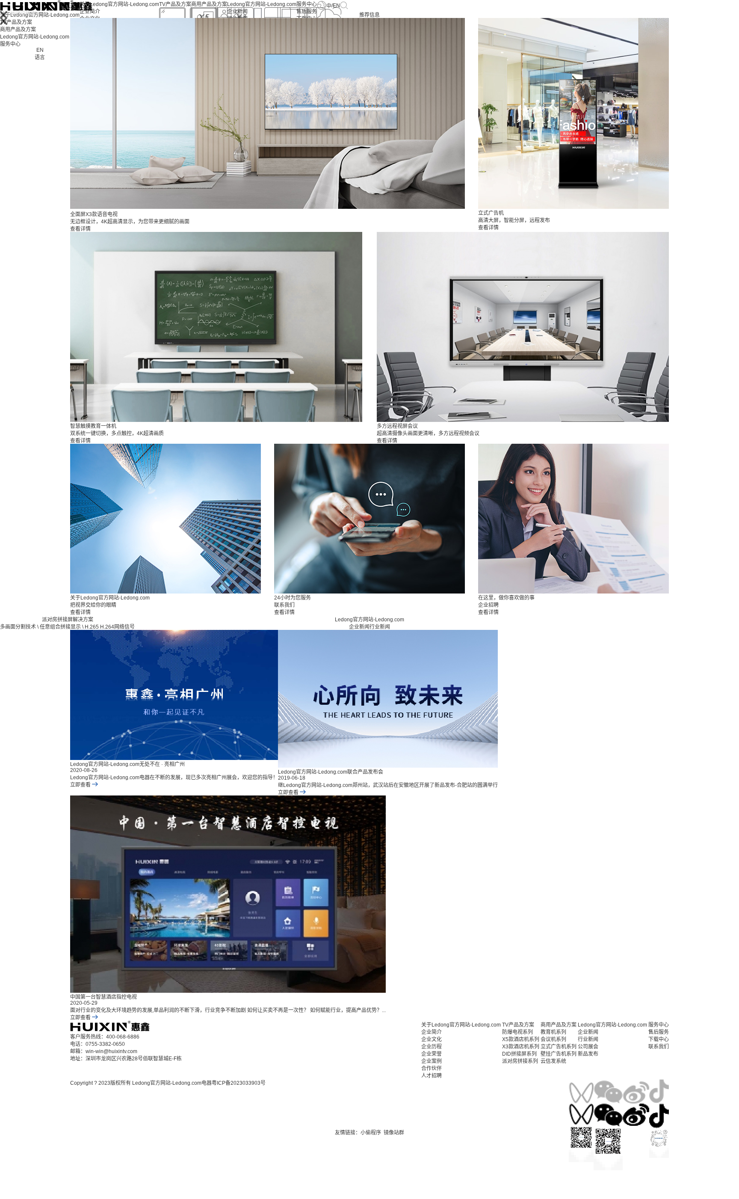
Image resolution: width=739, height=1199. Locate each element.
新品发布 (588, 1054)
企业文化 (431, 1039)
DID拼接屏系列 (519, 1054)
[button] (3, 19)
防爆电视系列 (517, 1032)
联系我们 (658, 1047)
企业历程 (431, 1047)
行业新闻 (380, 627)
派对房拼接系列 (520, 1061)
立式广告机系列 (558, 1047)
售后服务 (306, 12)
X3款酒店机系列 (520, 1047)
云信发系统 (553, 1061)
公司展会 (588, 1047)
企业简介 (90, 12)
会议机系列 (553, 1039)
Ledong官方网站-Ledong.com (261, 4)
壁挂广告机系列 (558, 1054)
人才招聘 (431, 1076)
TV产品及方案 (175, 4)
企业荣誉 (431, 1054)
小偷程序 (371, 1133)
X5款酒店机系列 (520, 1039)
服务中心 (306, 4)
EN (336, 6)
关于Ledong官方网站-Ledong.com (119, 4)
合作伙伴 (431, 1068)
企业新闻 (237, 12)
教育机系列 (553, 1032)
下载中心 (658, 1039)
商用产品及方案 (209, 4)
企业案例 (431, 1061)
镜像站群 (394, 1133)
